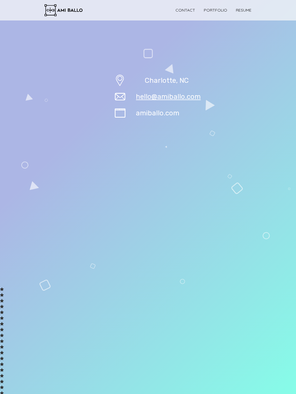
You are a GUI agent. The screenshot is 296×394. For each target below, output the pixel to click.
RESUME (243, 10)
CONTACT (185, 10)
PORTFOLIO (215, 10)
